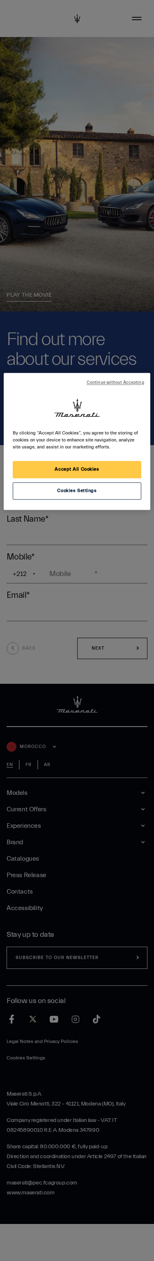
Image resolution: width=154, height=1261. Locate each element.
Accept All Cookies (77, 469)
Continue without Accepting (115, 382)
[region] (77, 441)
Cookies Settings (77, 490)
